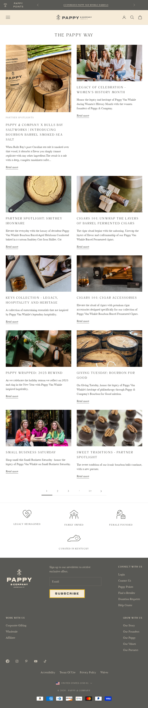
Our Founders (131, 631)
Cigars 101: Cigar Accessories (107, 297)
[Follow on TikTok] (45, 661)
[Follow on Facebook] (7, 661)
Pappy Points (125, 586)
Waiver (104, 672)
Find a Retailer (126, 593)
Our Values (129, 644)
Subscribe (67, 593)
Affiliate (10, 637)
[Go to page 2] (101, 491)
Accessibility (48, 672)
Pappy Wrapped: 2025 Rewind (34, 373)
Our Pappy (129, 637)
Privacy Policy (88, 672)
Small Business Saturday (31, 452)
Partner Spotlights (20, 117)
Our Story (129, 625)
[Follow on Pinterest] (26, 661)
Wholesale (12, 631)
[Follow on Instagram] (17, 661)
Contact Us (124, 580)
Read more (12, 167)
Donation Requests (129, 599)
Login (121, 574)
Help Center (125, 605)
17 (90, 491)
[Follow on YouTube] (36, 661)
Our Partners (130, 650)
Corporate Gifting (16, 625)
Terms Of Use (67, 672)
